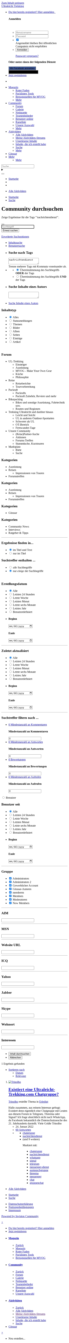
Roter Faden (22, 90)
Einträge (17, 338)
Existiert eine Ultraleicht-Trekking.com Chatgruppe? (33, 1091)
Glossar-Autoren (22, 889)
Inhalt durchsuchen (19, 1054)
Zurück (20, 1245)
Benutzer (11, 797)
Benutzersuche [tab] (16, 245)
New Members (21, 903)
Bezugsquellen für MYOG (30, 96)
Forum (19, 106)
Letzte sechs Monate (24, 604)
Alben (16, 331)
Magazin (13, 87)
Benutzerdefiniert (22, 611)
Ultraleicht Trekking (12, 6)
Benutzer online (24, 118)
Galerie (20, 109)
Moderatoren (20, 899)
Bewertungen (17, 759)
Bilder (16, 327)
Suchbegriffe (22, 567)
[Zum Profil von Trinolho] (14, 1081)
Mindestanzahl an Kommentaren (27, 724)
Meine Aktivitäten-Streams (30, 137)
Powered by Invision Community (20, 1216)
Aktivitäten (14, 131)
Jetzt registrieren (17, 75)
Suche (19, 147)
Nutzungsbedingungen (21, 1207)
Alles (16, 317)
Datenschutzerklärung (20, 1203)
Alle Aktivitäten (24, 134)
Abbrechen (15, 1057)
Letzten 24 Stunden (24, 594)
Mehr (19, 99)
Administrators (21, 878)
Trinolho (13, 1101)
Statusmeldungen (22, 320)
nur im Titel (19, 553)
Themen (17, 324)
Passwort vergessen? (27, 55)
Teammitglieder (24, 115)
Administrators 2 (22, 882)
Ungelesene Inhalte (26, 141)
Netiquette (21, 112)
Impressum (14, 1210)
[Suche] (2, 173)
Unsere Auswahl (25, 125)
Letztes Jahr (19, 608)
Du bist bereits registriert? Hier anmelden (32, 12)
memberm (18, 892)
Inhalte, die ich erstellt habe (31, 144)
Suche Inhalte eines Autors (23, 303)
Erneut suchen (10, 230)
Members (18, 896)
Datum (19, 1072)
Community (15, 103)
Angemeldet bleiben (27, 43)
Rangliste (21, 122)
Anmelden (22, 49)
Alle (15, 590)
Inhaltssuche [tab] (15, 242)
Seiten (16, 334)
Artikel (17, 341)
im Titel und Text (22, 549)
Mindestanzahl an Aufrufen (24, 776)
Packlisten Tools (25, 93)
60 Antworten (23, 1129)
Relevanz (21, 1076)
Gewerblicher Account (25, 885)
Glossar (12, 153)
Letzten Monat (21, 601)
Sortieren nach (16, 1069)
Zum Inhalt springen (12, 2)
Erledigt (43, 1101)
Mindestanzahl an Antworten (25, 741)
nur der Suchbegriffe (28, 570)
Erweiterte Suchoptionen (15, 236)
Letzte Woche (20, 597)
